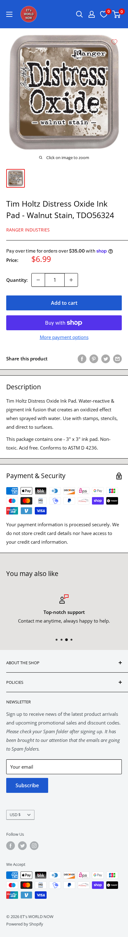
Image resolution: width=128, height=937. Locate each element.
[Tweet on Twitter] (105, 358)
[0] (117, 14)
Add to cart (64, 302)
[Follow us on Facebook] (10, 845)
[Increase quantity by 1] (71, 279)
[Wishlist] (103, 14)
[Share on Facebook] (82, 358)
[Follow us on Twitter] (22, 845)
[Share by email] (117, 358)
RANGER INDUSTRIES (28, 230)
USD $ (15, 814)
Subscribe (27, 785)
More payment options (64, 337)
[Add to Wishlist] (114, 41)
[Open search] (79, 14)
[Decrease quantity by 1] (38, 279)
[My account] (92, 14)
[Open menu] (9, 14)
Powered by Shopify (24, 924)
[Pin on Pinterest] (93, 358)
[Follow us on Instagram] (34, 845)
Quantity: (17, 280)
